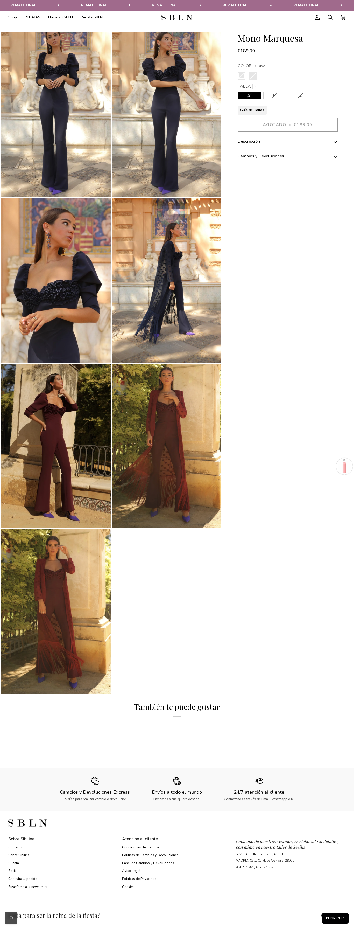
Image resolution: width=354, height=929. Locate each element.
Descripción (249, 141)
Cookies (128, 887)
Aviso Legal (131, 871)
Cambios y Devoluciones (261, 156)
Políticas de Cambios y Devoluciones (150, 855)
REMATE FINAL (70, 5)
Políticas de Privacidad (139, 879)
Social (13, 871)
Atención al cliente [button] (140, 839)
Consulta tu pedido (22, 879)
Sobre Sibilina (19, 855)
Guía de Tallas (252, 110)
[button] (14, 17)
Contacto (15, 847)
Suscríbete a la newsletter (28, 887)
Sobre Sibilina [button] (21, 839)
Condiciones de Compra (140, 847)
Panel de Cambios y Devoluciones (148, 863)
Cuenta (13, 863)
